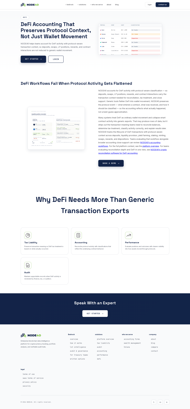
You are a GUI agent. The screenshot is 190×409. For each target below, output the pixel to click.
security (27, 386)
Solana (127, 347)
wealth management (132, 343)
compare (154, 347)
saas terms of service (33, 378)
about (109, 5)
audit (99, 347)
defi (99, 359)
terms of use (29, 374)
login (150, 4)
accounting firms (132, 339)
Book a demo (109, 163)
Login (56, 59)
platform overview (150, 146)
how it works (76, 343)
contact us (162, 4)
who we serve (97, 5)
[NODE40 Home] (30, 4)
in (160, 402)
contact (154, 351)
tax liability (103, 343)
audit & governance (79, 351)
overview (74, 339)
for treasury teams (79, 355)
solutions (82, 5)
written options (77, 359)
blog (117, 5)
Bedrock (70, 5)
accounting (102, 351)
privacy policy (30, 382)
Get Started (31, 59)
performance (102, 355)
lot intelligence (78, 347)
